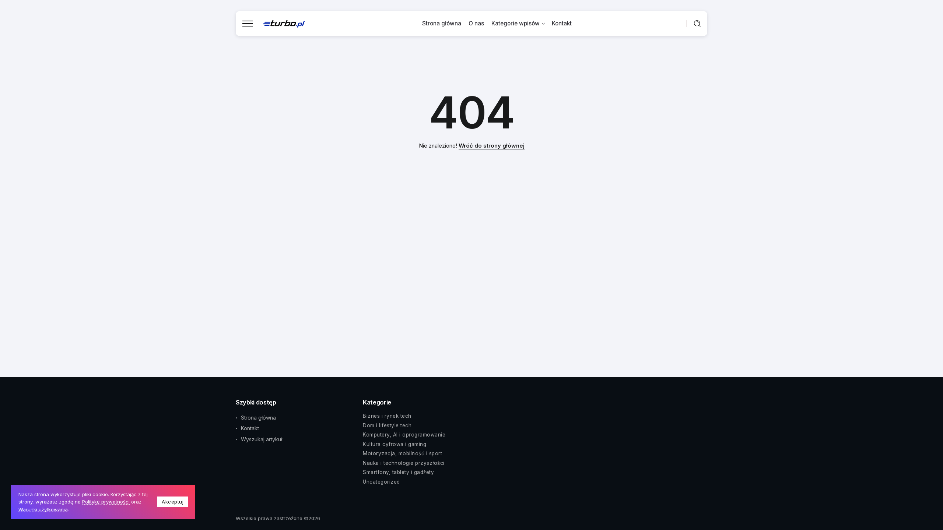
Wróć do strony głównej (492, 145)
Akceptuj (172, 502)
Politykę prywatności (106, 502)
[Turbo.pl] (284, 23)
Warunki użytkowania (43, 509)
